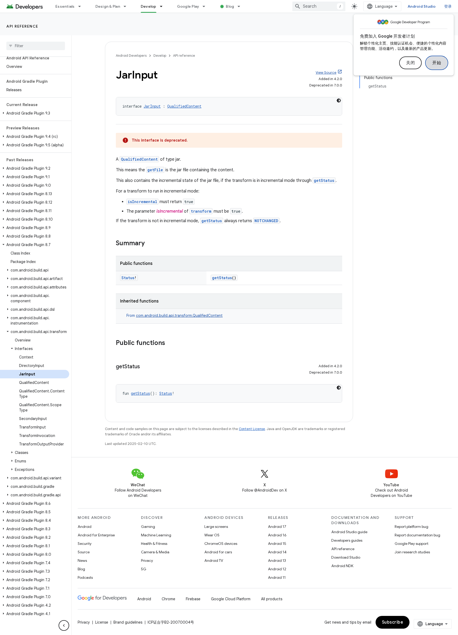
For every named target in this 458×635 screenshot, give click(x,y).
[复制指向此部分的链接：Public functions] (170, 343)
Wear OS (211, 535)
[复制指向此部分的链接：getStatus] (145, 367)
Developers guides (346, 540)
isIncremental (142, 201)
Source (84, 552)
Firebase (193, 599)
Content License (252, 429)
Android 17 (277, 526)
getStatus (324, 180)
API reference (22, 26)
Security (84, 543)
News (82, 560)
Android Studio (422, 6)
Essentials (65, 6)
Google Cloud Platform (230, 599)
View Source (326, 72)
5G (143, 569)
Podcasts (85, 577)
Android (84, 526)
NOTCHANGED (266, 220)
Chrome (168, 599)
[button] (34, 113)
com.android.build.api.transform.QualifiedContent (179, 315)
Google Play (188, 6)
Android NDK (342, 565)
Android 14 (277, 552)
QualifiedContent (184, 106)
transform (201, 211)
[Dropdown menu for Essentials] (82, 6)
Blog (230, 6)
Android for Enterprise (96, 535)
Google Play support (411, 543)
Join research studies (412, 552)
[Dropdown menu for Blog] (241, 6)
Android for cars (218, 552)
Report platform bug (411, 526)
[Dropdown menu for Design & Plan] (127, 6)
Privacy (147, 560)
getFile (155, 169)
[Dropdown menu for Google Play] (206, 6)
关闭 (410, 62)
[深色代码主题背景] (339, 100)
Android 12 (277, 569)
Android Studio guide (349, 531)
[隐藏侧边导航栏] (64, 625)
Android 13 (277, 560)
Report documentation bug (417, 535)
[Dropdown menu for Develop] (163, 6)
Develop (148, 6)
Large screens (216, 526)
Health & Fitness (154, 543)
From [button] (174, 315)
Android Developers (131, 55)
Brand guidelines (127, 622)
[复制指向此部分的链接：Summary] (150, 243)
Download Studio (345, 557)
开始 (436, 62)
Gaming (148, 526)
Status (127, 277)
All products (271, 599)
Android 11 (277, 577)
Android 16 (277, 535)
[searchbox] (35, 46)
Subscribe (392, 622)
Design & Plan (107, 6)
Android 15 (277, 543)
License (101, 622)
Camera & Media (155, 552)
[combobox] (318, 6)
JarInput (152, 106)
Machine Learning (156, 535)
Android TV (213, 560)
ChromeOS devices (220, 543)
